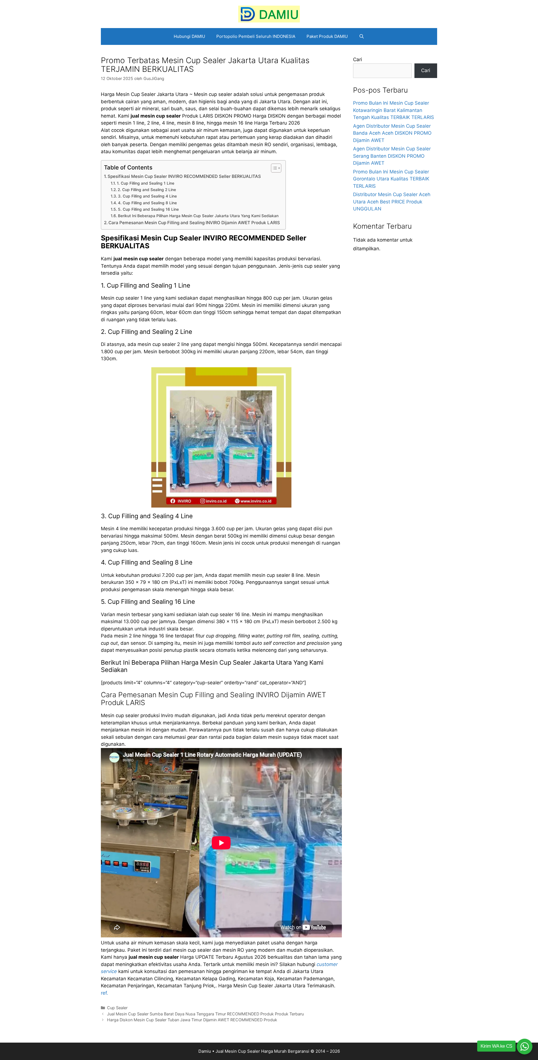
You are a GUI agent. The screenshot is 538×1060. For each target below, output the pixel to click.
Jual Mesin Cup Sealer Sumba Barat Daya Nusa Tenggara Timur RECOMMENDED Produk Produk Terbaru (205, 1013)
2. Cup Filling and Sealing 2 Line (147, 189)
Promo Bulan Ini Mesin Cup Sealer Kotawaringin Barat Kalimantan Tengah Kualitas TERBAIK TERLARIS (393, 110)
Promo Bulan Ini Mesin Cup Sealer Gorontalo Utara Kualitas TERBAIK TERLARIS (391, 179)
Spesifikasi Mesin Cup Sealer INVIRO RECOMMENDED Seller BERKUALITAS (184, 176)
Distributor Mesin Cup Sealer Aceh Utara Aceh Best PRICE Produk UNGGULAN (391, 202)
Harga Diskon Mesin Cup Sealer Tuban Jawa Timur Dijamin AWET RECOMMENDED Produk (192, 1019)
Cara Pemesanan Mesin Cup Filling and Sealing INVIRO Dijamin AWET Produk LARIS (194, 222)
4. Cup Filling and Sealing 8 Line (147, 203)
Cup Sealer (117, 1007)
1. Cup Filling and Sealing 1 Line (145, 183)
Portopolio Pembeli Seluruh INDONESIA (255, 36)
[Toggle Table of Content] (273, 168)
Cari (357, 59)
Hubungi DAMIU (189, 36)
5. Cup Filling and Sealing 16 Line (148, 209)
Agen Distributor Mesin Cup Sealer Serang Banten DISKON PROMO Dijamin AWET (392, 156)
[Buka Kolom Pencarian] (361, 36)
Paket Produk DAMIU (327, 36)
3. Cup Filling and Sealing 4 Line (147, 196)
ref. (104, 993)
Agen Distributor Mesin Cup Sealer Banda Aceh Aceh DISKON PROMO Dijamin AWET (392, 133)
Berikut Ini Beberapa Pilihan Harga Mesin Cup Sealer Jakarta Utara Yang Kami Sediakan (198, 216)
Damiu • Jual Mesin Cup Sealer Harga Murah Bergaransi (253, 1051)
